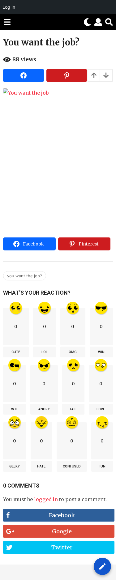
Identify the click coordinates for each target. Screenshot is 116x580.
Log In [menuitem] (8, 7)
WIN (101, 352)
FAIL (73, 409)
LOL (44, 352)
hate (41, 466)
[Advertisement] (58, 174)
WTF (14, 409)
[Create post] (102, 566)
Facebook (62, 515)
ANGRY (44, 409)
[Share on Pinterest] (66, 75)
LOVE (101, 409)
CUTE (15, 352)
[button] (7, 22)
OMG (73, 352)
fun (102, 466)
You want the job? (24, 275)
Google (62, 531)
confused (72, 466)
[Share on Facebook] (23, 75)
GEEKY (14, 466)
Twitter (61, 547)
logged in (46, 499)
